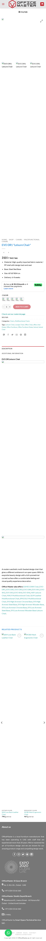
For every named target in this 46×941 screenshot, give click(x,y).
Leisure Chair (10, 325)
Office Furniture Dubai (25, 327)
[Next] (44, 727)
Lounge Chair (19, 325)
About (12, 933)
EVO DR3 (19, 589)
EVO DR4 (27, 589)
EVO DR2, (10, 589)
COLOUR (5, 295)
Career (19, 933)
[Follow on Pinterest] (27, 854)
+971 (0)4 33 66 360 (12, 890)
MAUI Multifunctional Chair (18, 595)
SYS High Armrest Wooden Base (31, 604)
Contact (32, 933)
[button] (3, 4)
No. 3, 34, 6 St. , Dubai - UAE (14, 885)
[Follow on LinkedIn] (31, 854)
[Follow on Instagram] (19, 854)
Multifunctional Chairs (22, 321)
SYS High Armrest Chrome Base (19, 601)
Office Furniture (11, 327)
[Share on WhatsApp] (4, 335)
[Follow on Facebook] (14, 854)
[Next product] (4, 252)
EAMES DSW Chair (31, 586)
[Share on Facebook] (8, 335)
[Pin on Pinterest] (21, 335)
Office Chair (29, 325)
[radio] (4, 299)
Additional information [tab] (12, 353)
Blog (25, 933)
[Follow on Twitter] (23, 854)
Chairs (19, 240)
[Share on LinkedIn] (25, 335)
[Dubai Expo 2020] (17, 867)
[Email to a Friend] (17, 335)
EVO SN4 (18, 592)
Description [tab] (7, 349)
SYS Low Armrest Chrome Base (14, 607)
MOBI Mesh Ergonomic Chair (32, 813)
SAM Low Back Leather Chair (10, 813)
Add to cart (21, 307)
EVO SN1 (36, 589)
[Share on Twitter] (12, 335)
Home (4, 240)
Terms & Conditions (23, 934)
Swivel (35, 327)
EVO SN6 (26, 592)
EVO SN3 (10, 592)
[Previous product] (8, 252)
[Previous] (1, 727)
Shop (11, 240)
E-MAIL (7, 914)
